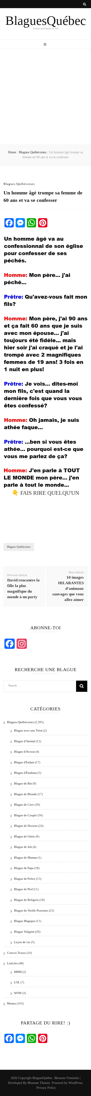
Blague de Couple (25, 815)
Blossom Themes (39, 1083)
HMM (18, 972)
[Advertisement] (45, 96)
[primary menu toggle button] (45, 44)
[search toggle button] (84, 4)
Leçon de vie (22, 942)
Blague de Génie (24, 836)
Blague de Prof (23, 889)
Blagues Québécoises (19, 184)
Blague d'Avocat (24, 751)
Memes (11, 1003)
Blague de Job (23, 847)
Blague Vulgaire (24, 931)
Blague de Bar (23, 783)
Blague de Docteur (26, 825)
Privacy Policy (46, 1087)
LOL (17, 982)
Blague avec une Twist (28, 730)
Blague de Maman (25, 857)
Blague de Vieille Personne (31, 910)
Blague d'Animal (24, 741)
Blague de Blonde (25, 794)
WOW (18, 993)
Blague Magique (24, 921)
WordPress (75, 1083)
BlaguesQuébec (45, 20)
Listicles (12, 963)
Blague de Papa (24, 868)
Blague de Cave (24, 804)
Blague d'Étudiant (25, 772)
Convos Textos (16, 953)
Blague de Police (24, 878)
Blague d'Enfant (24, 762)
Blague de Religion (26, 900)
